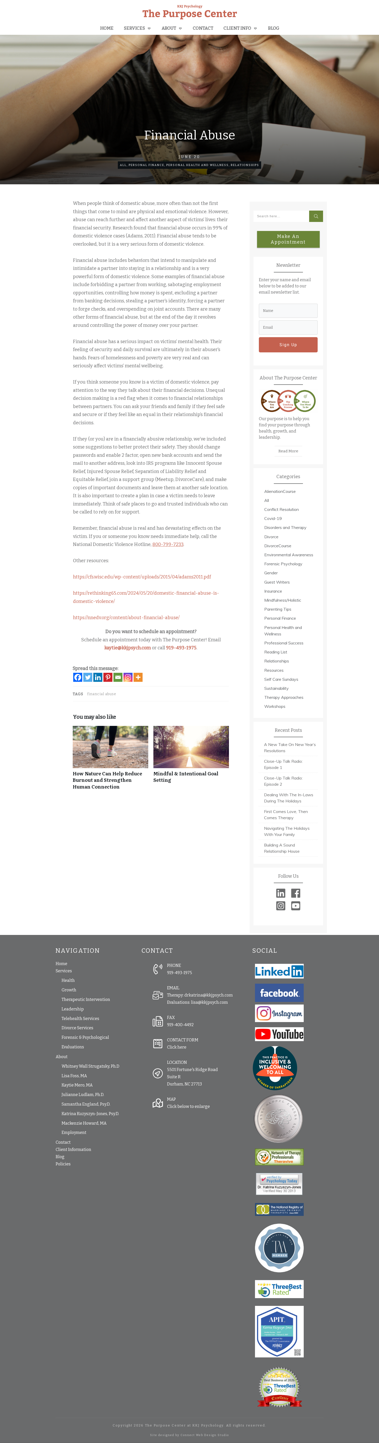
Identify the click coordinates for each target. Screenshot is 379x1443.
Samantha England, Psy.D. (86, 1104)
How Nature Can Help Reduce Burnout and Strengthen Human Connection (110, 760)
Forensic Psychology (283, 563)
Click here (176, 1047)
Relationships (245, 165)
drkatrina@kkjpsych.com (208, 995)
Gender (271, 572)
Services (64, 970)
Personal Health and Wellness (197, 165)
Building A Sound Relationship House (282, 848)
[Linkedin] (97, 677)
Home (61, 963)
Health (68, 980)
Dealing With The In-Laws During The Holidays (288, 797)
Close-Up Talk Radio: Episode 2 (283, 781)
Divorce (271, 536)
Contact (63, 1142)
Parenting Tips (277, 609)
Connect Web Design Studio (204, 1435)
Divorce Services (77, 1027)
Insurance (273, 591)
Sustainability (276, 688)
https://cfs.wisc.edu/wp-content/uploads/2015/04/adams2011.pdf (142, 577)
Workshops (274, 706)
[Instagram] (128, 677)
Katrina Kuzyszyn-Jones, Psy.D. (90, 1113)
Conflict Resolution (281, 509)
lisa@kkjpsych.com (209, 1002)
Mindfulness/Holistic (282, 600)
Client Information (73, 1149)
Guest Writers (277, 582)
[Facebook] (77, 677)
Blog (60, 1156)
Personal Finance (146, 165)
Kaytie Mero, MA (77, 1085)
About (62, 1056)
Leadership (73, 1009)
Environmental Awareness (288, 554)
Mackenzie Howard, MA (84, 1123)
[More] (138, 677)
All (123, 165)
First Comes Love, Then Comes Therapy (286, 814)
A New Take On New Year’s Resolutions (290, 747)
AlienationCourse (280, 491)
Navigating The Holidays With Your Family (287, 831)
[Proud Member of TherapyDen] (275, 1068)
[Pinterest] (107, 677)
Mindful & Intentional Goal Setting (191, 760)
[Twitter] (87, 677)
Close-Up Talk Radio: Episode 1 (283, 764)
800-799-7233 (167, 544)
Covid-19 (273, 518)
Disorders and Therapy (285, 527)
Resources (274, 670)
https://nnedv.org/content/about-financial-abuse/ (126, 617)
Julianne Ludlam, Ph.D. (83, 1094)
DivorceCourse (277, 545)
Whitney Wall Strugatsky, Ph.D (90, 1066)
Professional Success (283, 642)
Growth (69, 990)
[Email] (117, 677)
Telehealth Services (80, 1018)
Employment (74, 1132)
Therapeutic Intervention (86, 999)
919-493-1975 (181, 648)
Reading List (275, 651)
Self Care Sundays (281, 679)
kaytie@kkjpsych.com (127, 648)
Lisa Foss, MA (74, 1075)
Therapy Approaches (283, 697)
